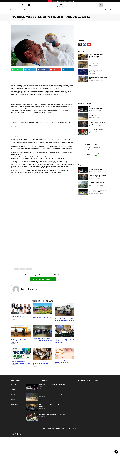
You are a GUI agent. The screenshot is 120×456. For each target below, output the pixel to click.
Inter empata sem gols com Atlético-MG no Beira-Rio (52, 414)
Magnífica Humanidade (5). (95, 70)
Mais (12, 402)
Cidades (13, 387)
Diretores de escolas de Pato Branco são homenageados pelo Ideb (42, 340)
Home (12, 13)
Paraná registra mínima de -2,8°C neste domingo (50, 394)
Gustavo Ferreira (93, 185)
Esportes (13, 392)
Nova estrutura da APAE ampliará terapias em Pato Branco (41, 363)
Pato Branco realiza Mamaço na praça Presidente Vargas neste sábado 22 (64, 362)
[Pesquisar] (100, 5)
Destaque (22, 268)
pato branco (28, 268)
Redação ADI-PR (93, 57)
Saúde (12, 397)
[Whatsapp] (19, 5)
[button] (17, 69)
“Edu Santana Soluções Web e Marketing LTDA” (98, 434)
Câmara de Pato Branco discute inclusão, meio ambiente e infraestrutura (64, 341)
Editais (13, 399)
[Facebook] (25, 5)
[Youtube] (29, 5)
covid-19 (17, 268)
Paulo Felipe (92, 110)
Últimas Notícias (15, 404)
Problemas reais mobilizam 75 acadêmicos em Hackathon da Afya (42, 317)
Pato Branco (17, 13)
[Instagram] (22, 5)
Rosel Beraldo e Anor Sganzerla (96, 71)
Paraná (13, 394)
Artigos (13, 389)
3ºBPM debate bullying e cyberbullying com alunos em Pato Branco (20, 341)
